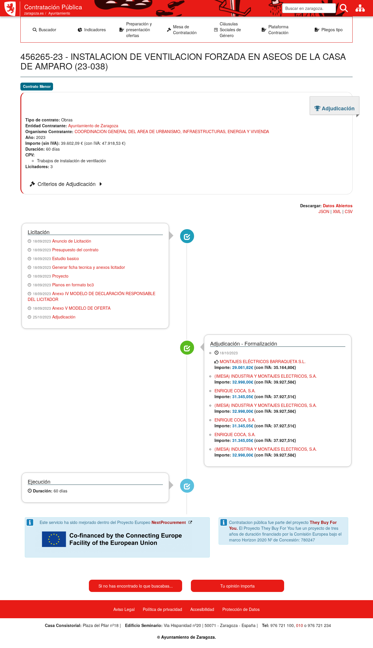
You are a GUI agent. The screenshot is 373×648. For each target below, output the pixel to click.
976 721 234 (319, 625)
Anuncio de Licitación (71, 241)
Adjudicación (63, 317)
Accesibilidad (202, 609)
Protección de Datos (241, 609)
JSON (324, 211)
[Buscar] (344, 8)
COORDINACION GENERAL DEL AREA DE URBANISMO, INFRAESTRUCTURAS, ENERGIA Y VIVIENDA (172, 131)
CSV (349, 211)
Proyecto (60, 276)
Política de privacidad (162, 609)
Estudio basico (65, 258)
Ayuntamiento (59, 13)
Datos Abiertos (338, 205)
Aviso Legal (124, 609)
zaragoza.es (34, 13)
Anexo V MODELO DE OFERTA (81, 308)
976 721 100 (282, 625)
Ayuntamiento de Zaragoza (93, 125)
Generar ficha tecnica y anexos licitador (88, 267)
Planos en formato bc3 (73, 285)
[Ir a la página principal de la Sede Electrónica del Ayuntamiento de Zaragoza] (12, 8)
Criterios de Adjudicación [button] (67, 184)
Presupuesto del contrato (75, 249)
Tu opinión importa (237, 586)
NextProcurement (169, 522)
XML (337, 211)
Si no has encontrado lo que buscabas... (135, 586)
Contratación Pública (53, 6)
